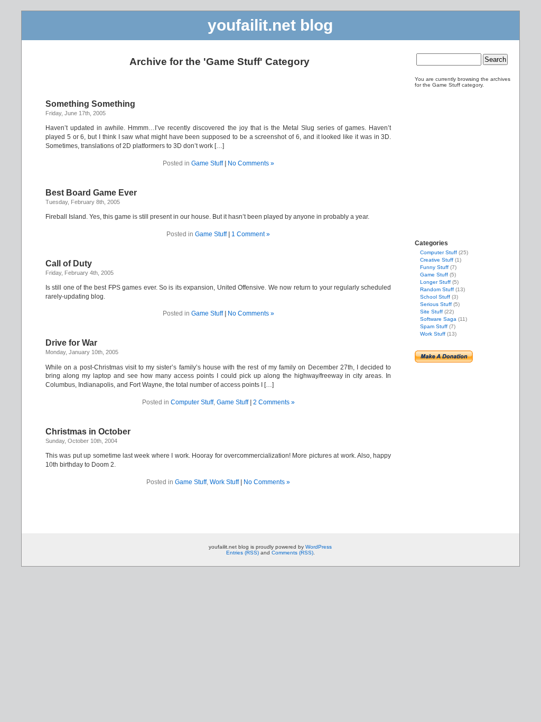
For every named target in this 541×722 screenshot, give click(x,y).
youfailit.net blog (270, 25)
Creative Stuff (436, 260)
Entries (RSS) (242, 553)
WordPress (318, 547)
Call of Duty (68, 263)
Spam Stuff (433, 326)
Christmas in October (87, 431)
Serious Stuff (436, 304)
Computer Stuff (192, 402)
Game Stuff (207, 163)
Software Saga (438, 319)
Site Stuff (431, 311)
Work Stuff (224, 482)
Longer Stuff (435, 282)
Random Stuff (437, 289)
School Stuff (435, 297)
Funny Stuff (434, 267)
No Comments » (251, 163)
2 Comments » (274, 402)
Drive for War (71, 342)
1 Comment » (250, 234)
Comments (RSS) (292, 553)
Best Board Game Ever (91, 192)
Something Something (90, 103)
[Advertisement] (446, 159)
